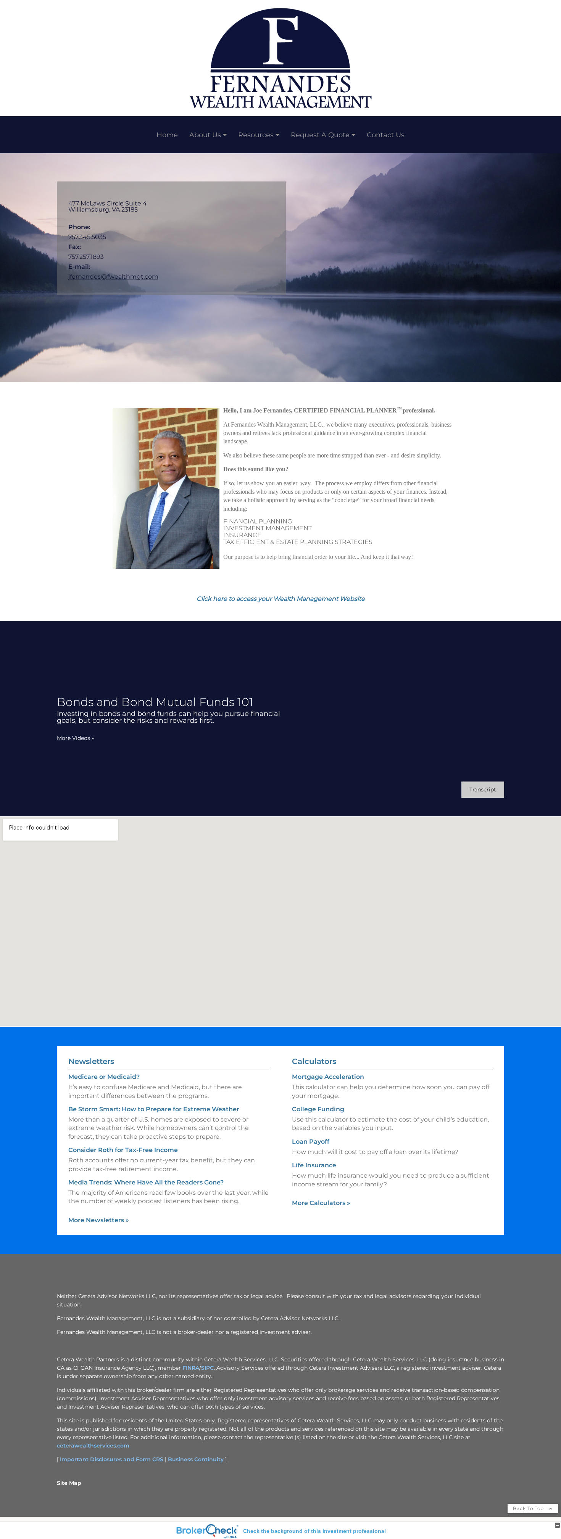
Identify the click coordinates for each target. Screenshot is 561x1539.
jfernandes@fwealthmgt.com (113, 276)
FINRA (190, 1367)
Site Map (69, 1483)
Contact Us (386, 135)
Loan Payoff (310, 1141)
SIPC (207, 1367)
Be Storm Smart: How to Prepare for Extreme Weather (153, 1109)
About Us (205, 135)
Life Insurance (314, 1165)
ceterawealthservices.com (93, 1445)
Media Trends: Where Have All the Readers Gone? (146, 1182)
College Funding (318, 1109)
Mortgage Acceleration (328, 1076)
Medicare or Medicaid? (104, 1076)
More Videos (75, 738)
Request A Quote (320, 135)
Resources (256, 135)
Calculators (314, 1061)
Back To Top (529, 1508)
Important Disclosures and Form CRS (111, 1459)
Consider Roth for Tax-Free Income (123, 1150)
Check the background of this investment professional (314, 1531)
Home (167, 135)
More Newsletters (98, 1220)
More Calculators (321, 1203)
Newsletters (91, 1061)
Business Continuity (196, 1459)
